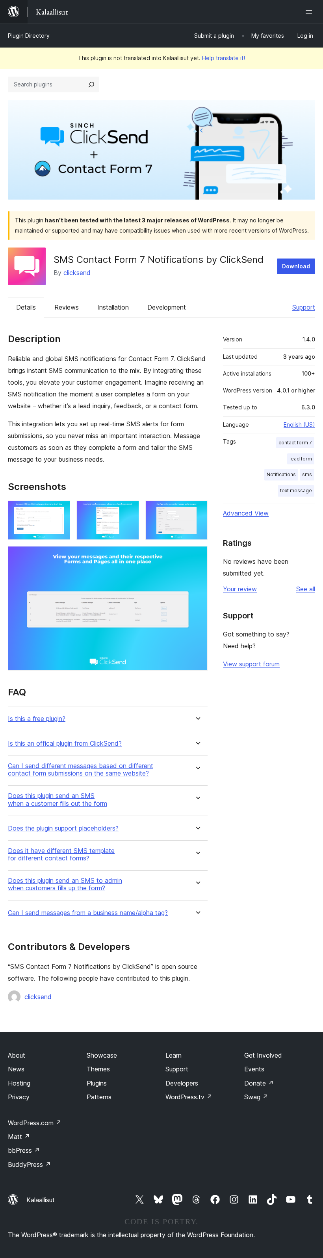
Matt (19, 1137)
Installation (113, 307)
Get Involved (263, 1055)
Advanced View (246, 513)
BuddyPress (29, 1164)
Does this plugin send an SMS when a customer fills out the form (57, 799)
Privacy (19, 1097)
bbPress (24, 1150)
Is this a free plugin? (36, 719)
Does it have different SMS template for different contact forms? (61, 854)
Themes (98, 1069)
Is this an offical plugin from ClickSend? (65, 743)
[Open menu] (310, 12)
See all (305, 589)
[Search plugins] (91, 84)
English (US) (299, 424)
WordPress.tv (188, 1097)
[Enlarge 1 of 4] (59, 511)
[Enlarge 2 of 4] (128, 511)
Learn (173, 1055)
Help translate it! (223, 58)
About (16, 1055)
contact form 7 (295, 443)
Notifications (281, 474)
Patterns (99, 1097)
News (16, 1069)
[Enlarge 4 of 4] (197, 557)
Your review (240, 589)
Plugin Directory (29, 35)
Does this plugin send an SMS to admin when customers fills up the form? (65, 884)
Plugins (97, 1083)
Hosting (19, 1083)
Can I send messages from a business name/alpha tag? (88, 913)
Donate (259, 1083)
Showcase (102, 1055)
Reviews (66, 307)
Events (254, 1069)
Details (26, 307)
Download (296, 266)
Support (303, 307)
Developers (181, 1083)
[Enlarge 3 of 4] (197, 511)
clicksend (77, 273)
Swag (256, 1097)
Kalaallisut (40, 1200)
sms (307, 474)
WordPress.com (34, 1123)
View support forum (251, 664)
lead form (301, 459)
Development (166, 307)
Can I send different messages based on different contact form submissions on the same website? (80, 769)
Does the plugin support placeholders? (63, 828)
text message (296, 490)
